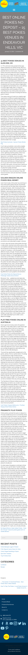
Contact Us (5, 610)
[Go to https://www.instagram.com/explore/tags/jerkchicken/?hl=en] (15, 623)
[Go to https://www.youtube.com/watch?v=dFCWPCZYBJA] (2, 628)
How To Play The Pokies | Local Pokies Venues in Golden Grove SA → (14, 587)
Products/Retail (6, 602)
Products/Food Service (8, 604)
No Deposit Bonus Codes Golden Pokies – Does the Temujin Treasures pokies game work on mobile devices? (13, 529)
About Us (4, 607)
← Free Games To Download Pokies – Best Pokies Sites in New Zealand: (12, 582)
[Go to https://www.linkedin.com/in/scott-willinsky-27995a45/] (24, 623)
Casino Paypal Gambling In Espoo (10, 551)
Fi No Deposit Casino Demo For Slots (11, 549)
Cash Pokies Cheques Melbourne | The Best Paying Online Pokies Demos (13, 406)
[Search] (25, 537)
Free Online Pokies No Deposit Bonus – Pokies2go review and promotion (11, 274)
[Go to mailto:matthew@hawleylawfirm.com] (11, 624)
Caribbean (3, 565)
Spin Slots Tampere (6, 553)
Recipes (3, 567)
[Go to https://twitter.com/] (20, 623)
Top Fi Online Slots (6, 556)
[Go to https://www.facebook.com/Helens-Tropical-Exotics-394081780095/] (2, 624)
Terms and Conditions (14, 649)
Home (3, 599)
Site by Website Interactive (14, 651)
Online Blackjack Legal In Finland (9, 547)
